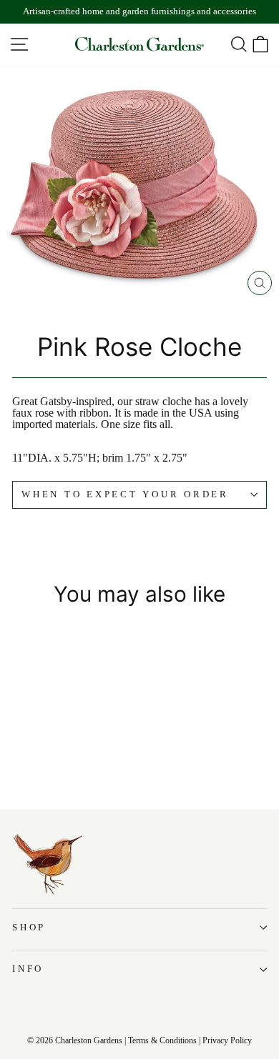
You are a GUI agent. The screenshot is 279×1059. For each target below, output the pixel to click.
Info (28, 969)
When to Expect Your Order (125, 494)
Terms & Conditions (162, 1040)
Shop (29, 928)
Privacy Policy (227, 1040)
